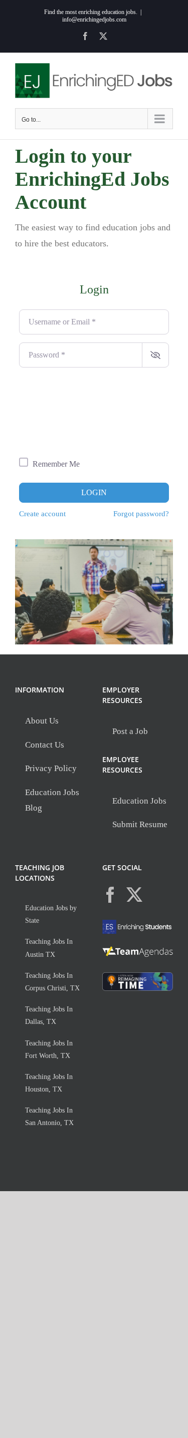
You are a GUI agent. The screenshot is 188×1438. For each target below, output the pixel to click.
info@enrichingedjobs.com (94, 19)
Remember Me (56, 464)
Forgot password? (141, 513)
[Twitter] (134, 895)
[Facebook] (110, 895)
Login (94, 492)
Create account (42, 513)
